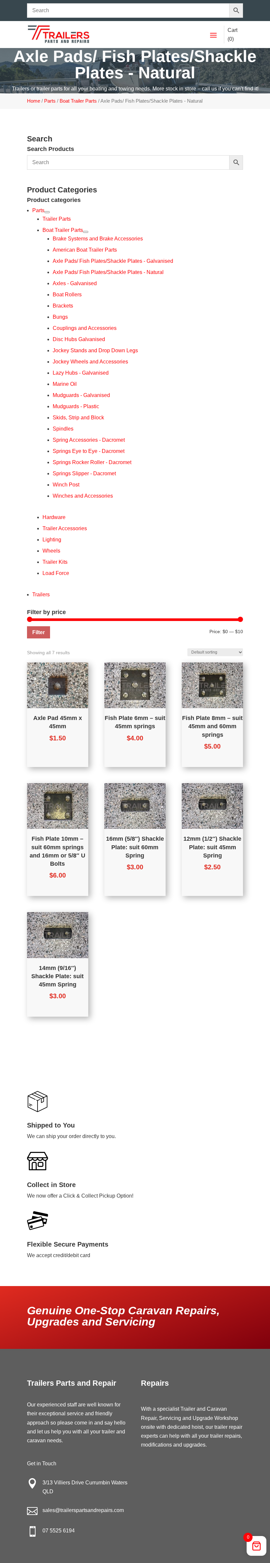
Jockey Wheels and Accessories (90, 361)
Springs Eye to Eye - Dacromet (88, 451)
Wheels (51, 551)
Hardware (54, 517)
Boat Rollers (67, 294)
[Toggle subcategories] (47, 212)
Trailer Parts (56, 219)
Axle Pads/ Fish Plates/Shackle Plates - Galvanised (113, 261)
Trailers (41, 594)
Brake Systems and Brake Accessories (98, 238)
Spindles (63, 429)
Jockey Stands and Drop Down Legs (95, 350)
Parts (50, 101)
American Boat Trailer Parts (85, 250)
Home (33, 101)
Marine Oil (65, 384)
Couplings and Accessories (85, 328)
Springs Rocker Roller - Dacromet (92, 462)
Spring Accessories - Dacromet (89, 440)
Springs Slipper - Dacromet (84, 473)
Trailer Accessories (64, 528)
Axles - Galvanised (75, 283)
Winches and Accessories (83, 496)
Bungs (60, 317)
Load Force (55, 573)
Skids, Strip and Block (78, 417)
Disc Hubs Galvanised (79, 339)
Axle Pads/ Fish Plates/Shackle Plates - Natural (108, 272)
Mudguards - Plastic (76, 406)
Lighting (51, 539)
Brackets (63, 306)
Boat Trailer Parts (78, 101)
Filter (38, 632)
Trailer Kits (55, 562)
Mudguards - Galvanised (81, 395)
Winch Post (66, 484)
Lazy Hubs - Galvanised (81, 373)
